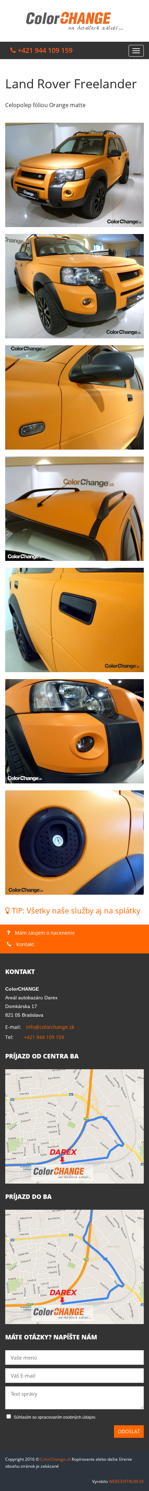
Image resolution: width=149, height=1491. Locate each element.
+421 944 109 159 (44, 1037)
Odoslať (129, 1431)
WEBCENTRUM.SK (126, 1481)
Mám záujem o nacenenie (44, 932)
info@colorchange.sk (50, 1027)
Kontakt (24, 944)
